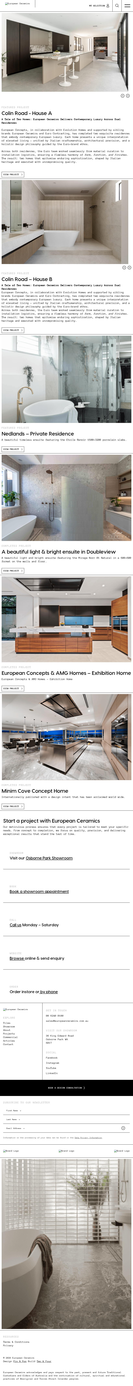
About (7, 1030)
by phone (48, 992)
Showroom (9, 1026)
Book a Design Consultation (65, 1088)
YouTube (51, 1068)
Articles (9, 1040)
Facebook (52, 1057)
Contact (8, 1044)
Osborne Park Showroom (49, 858)
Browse (17, 958)
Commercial (10, 1037)
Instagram (52, 1063)
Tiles (7, 1023)
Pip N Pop (20, 1361)
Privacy (8, 1345)
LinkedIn (52, 1073)
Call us (15, 925)
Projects (9, 1033)
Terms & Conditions (16, 1342)
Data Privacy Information (88, 1138)
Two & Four (44, 1361)
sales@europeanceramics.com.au (67, 1021)
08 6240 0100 (55, 1015)
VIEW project (11, 174)
